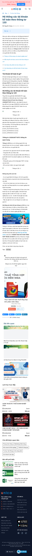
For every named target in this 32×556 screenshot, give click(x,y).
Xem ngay (21, 4)
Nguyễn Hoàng (8, 26)
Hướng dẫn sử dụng (22, 502)
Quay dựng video (5, 527)
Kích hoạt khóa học (22, 504)
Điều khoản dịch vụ (22, 509)
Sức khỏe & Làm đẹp (8, 454)
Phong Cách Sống (7, 444)
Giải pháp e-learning (6, 523)
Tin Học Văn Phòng (15, 13)
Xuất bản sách (4, 530)
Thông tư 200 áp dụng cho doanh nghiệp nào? (15, 56)
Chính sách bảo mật (22, 512)
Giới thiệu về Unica (21, 500)
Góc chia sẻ (20, 507)
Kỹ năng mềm (18, 451)
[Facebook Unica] (22, 533)
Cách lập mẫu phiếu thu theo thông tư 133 (14, 65)
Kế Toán (8, 249)
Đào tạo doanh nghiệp (6, 525)
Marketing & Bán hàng (20, 444)
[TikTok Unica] (26, 533)
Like (6, 314)
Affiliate (3, 532)
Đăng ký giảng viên (5, 520)
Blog (6, 13)
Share (12, 314)
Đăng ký (12, 309)
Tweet (18, 314)
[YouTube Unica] (18, 533)
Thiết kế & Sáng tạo (23, 447)
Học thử (20, 309)
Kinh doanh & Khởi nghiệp (9, 447)
